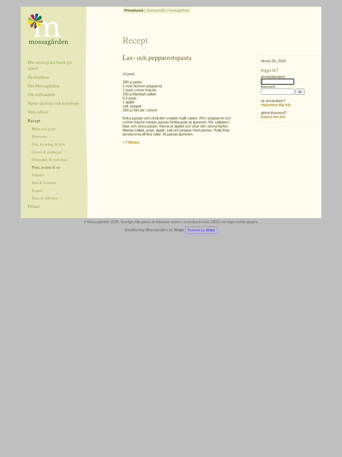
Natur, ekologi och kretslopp (53, 103)
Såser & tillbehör (45, 197)
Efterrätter (39, 136)
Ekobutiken (38, 77)
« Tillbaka (131, 142)
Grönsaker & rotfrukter (50, 159)
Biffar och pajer (44, 128)
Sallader (38, 174)
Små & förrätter (44, 182)
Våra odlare (38, 112)
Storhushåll (155, 10)
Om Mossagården (43, 86)
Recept (34, 120)
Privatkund (133, 10)
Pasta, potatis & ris (46, 167)
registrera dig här (276, 105)
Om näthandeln (41, 94)
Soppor (37, 190)
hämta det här (273, 117)
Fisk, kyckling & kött (48, 144)
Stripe (179, 230)
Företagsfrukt (178, 10)
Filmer (33, 206)
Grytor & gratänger (47, 151)
